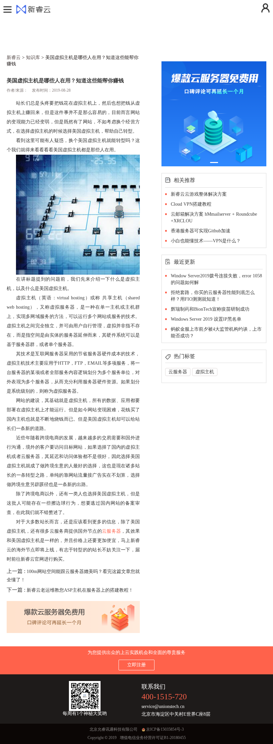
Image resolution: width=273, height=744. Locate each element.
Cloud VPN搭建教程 (191, 204)
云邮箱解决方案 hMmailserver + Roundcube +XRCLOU (214, 217)
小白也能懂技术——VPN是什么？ (206, 240)
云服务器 (111, 531)
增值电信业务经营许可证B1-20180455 (153, 737)
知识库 (33, 57)
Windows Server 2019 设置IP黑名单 (206, 319)
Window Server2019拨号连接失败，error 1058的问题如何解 (216, 279)
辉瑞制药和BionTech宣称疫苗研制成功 (210, 309)
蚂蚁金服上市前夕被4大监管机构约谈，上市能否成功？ (216, 332)
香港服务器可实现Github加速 (200, 230)
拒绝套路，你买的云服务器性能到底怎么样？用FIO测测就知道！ (213, 296)
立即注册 (136, 664)
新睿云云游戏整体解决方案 (199, 194)
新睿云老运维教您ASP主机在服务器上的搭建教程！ (80, 590)
